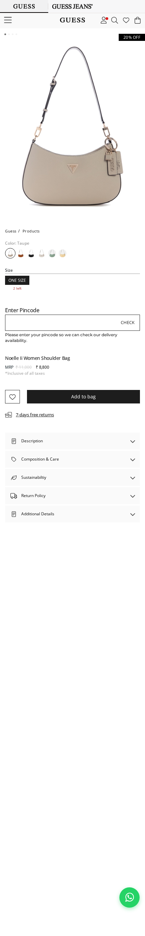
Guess (11, 230)
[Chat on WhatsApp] (129, 897)
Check (128, 322)
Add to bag (83, 396)
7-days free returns (35, 415)
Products (31, 230)
